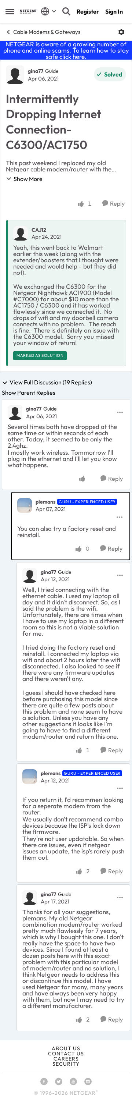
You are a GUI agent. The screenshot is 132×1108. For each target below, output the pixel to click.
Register (88, 11)
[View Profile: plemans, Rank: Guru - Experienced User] (24, 505)
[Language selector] (48, 11)
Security (66, 1064)
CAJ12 (39, 229)
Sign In (114, 11)
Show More (28, 179)
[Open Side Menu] (10, 11)
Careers (66, 1058)
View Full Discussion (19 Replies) (51, 382)
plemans (45, 501)
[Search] (66, 11)
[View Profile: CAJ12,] (20, 233)
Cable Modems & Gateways (46, 31)
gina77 (35, 71)
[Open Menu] (121, 32)
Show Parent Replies (28, 392)
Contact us (66, 1053)
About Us (66, 1048)
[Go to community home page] (28, 12)
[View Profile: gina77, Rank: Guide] (15, 74)
